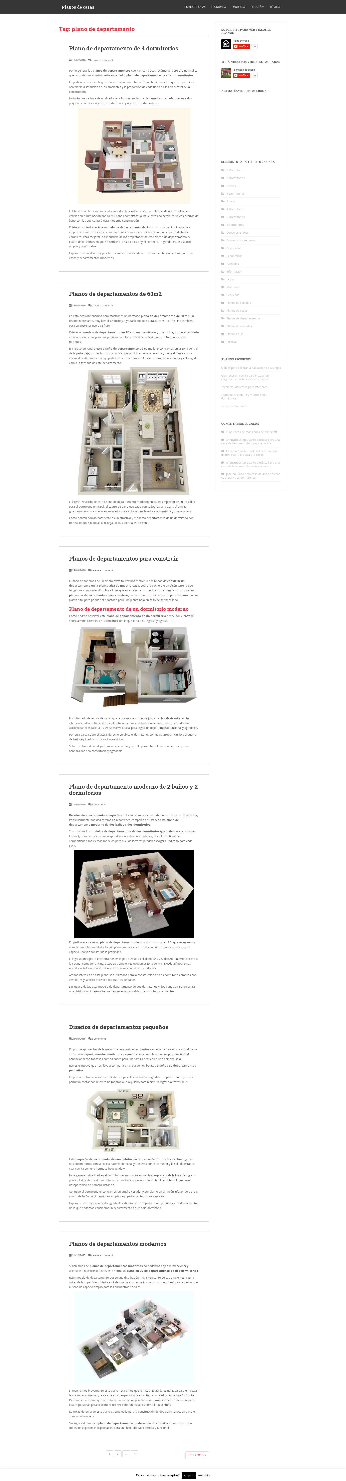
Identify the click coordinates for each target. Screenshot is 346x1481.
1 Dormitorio (234, 170)
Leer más (203, 1475)
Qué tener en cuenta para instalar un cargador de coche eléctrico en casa (245, 377)
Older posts (196, 1455)
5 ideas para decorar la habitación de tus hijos (251, 368)
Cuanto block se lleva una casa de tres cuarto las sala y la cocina (250, 441)
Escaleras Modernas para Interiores (244, 387)
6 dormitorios (235, 225)
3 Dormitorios (235, 193)
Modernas (239, 7)
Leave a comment (102, 60)
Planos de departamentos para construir (123, 558)
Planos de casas (78, 7)
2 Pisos (231, 186)
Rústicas (275, 7)
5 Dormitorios (235, 217)
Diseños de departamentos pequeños (118, 1027)
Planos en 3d (234, 334)
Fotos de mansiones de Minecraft (255, 432)
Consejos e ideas (237, 232)
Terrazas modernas (234, 406)
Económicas (219, 7)
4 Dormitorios (235, 209)
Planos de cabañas (238, 303)
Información (234, 271)
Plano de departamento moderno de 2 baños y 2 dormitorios (133, 789)
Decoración (233, 248)
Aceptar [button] (188, 1475)
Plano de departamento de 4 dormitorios (123, 48)
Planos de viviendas (239, 326)
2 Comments (99, 1038)
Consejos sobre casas (240, 240)
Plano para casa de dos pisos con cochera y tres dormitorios (250, 475)
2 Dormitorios (235, 178)
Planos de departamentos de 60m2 (115, 293)
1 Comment (98, 804)
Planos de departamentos (243, 318)
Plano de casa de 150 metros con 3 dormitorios (244, 396)
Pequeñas (258, 7)
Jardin (230, 279)
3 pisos (231, 201)
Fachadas (232, 264)
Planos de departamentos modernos (117, 1243)
